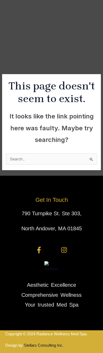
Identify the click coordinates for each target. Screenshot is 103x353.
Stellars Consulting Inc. (43, 345)
